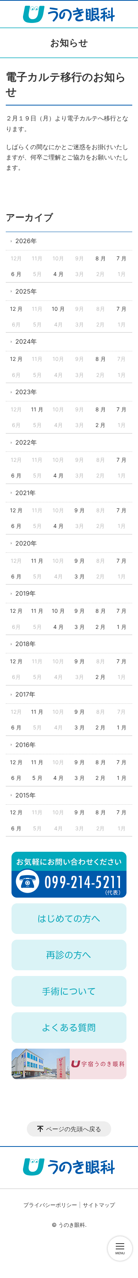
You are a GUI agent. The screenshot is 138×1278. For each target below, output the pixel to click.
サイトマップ (99, 1205)
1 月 (122, 627)
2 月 (100, 425)
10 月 (58, 308)
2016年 (25, 745)
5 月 (37, 778)
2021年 (25, 493)
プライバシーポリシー (50, 1205)
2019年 (25, 593)
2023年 (26, 392)
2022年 (26, 442)
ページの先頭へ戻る (73, 1129)
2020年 (26, 543)
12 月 (16, 308)
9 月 (79, 510)
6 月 (16, 274)
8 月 (100, 258)
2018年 (25, 644)
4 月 (58, 274)
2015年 (25, 795)
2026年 (26, 241)
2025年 (26, 291)
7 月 (122, 258)
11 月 (37, 409)
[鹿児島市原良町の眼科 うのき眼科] (69, 14)
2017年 (25, 694)
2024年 (26, 341)
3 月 (79, 576)
